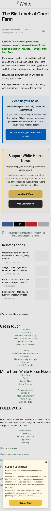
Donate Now (25, 503)
